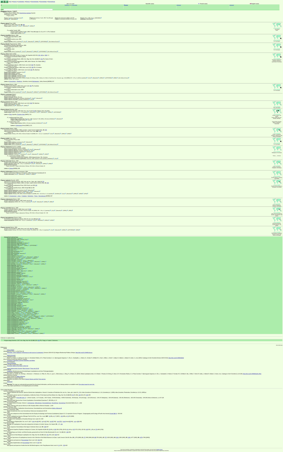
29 (49, 429)
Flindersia (19, 81)
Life (11, 1)
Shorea (11, 168)
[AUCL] (12, 15)
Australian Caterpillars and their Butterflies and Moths (21, 360)
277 (85, 437)
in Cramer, (27, 55)
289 (45, 426)
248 (42, 55)
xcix (75, 421)
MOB (115, 78)
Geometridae (43, 1)
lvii (42, 421)
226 (87, 395)
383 (33, 67)
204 (39, 219)
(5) (31, 59)
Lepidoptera (21, 1)
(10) (32, 219)
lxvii (51, 421)
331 (48, 434)
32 (68, 416)
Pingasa (126, 5)
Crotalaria (24, 196)
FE (73, 17)
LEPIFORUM (44, 41)
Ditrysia (28, 1)
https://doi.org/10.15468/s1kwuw (84, 352)
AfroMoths (16, 18)
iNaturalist (6, 19)
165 (87, 429)
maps (278, 29)
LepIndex (11, 18)
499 (95, 437)
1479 (141, 437)
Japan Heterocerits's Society (14, 368)
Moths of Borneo (21, 376)
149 (79, 395)
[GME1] (68, 17)
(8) (27, 340)
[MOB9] (67, 19)
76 (60, 421)
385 (32, 162)
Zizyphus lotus (21, 114)
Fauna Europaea (11, 363)
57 (46, 421)
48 (38, 421)
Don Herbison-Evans (53, 41)
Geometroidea (35, 1)
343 (48, 183)
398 (46, 55)
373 (96, 429)
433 (46, 130)
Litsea (19, 196)
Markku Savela (160, 449)
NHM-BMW (13, 19)
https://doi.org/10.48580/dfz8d (176, 358)
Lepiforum (9, 371)
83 (70, 421)
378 (64, 445)
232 (42, 59)
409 (56, 434)
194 (36, 185)
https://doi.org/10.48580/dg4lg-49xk (252, 373)
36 (73, 395)
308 (30, 209)
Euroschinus (12, 81)
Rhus (10, 114)
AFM (46, 154)
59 (34, 111)
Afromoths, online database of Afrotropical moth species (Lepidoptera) (25, 352)
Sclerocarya (19, 125)
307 (38, 442)
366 (39, 440)
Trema (36, 196)
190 (67, 432)
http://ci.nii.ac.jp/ (11, 355)
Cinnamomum (13, 196)
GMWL (31, 26)
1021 (117, 437)
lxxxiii (64, 421)
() (179, 5)
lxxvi (58, 421)
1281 (129, 437)
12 (59, 445)
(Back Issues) (26, 368)
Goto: (2, 9)
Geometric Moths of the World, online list (17, 365)
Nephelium (30, 196)
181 (62, 424)
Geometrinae (51, 1)
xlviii (33, 421)
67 (53, 421)
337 (74, 429)
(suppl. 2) (35, 31)
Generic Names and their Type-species (35, 379)
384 (31, 228)
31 (31, 200)
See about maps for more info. (86, 384)
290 (24, 24)
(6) (27, 111)
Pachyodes (74, 5)
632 (40, 131)
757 (106, 437)
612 (62, 416)
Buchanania (36, 81)
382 (32, 65)
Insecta (15, 1)
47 (44, 61)
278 (43, 181)
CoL (20, 18)
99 (78, 421)
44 (49, 416)
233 (39, 55)
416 (39, 340)
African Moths (10, 350)
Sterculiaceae (42, 196)
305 (55, 429)
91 (67, 429)
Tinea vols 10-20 (34, 368)
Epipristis (67, 5)
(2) (28, 187)
